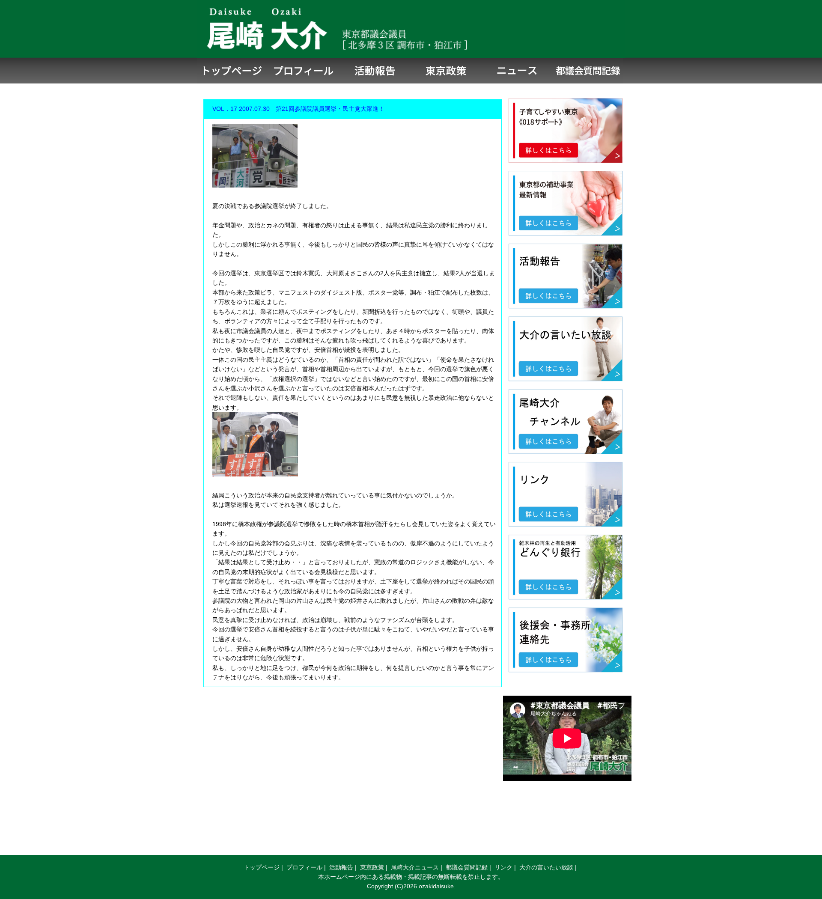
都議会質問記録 (467, 867)
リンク (503, 867)
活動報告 (341, 867)
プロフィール (304, 867)
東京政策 (372, 867)
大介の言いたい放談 (546, 867)
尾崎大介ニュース (415, 867)
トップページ (262, 867)
